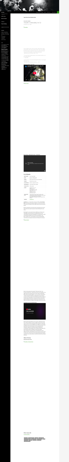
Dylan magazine (3, 36)
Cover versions (3, 55)
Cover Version (6, 54)
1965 (2, 44)
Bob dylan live (4, 50)
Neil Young (3, 63)
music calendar (4, 62)
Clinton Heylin (3, 53)
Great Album (4, 57)
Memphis (4, 61)
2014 (8, 44)
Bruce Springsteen (4, 52)
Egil (31, 24)
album (2, 45)
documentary (3, 56)
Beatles (6, 45)
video (2, 69)
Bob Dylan (48, 12)
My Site (2, 12)
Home (42, 12)
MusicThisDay (4, 23)
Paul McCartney (3, 64)
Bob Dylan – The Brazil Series (5, 33)
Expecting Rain (3, 37)
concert (6, 53)
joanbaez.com (32, 199)
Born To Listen (38, 12)
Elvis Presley (6, 56)
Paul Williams (3, 65)
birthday (2, 47)
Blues (5, 47)
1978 (3, 44)
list (6, 60)
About (45, 12)
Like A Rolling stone (3, 60)
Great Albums (54, 12)
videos (5, 69)
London (2, 61)
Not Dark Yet (3, 38)
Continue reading (27, 434)
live (7, 60)
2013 (6, 44)
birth (7, 46)
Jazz (7, 57)
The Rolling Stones (4, 67)
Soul (5, 65)
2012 (5, 44)
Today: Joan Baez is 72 (32, 23)
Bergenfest (2, 46)
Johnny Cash (6, 58)
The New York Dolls (27, 441)
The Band (7, 65)
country (2, 54)
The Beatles (3, 66)
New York (6, 63)
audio (4, 45)
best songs (5, 46)
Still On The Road (3, 39)
